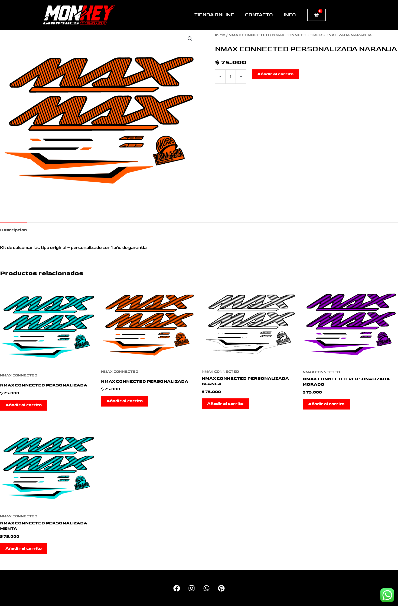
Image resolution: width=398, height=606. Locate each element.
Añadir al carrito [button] (23, 405)
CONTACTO (259, 15)
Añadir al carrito (275, 74)
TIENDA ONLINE (214, 15)
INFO (290, 15)
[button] (190, 39)
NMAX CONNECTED (249, 35)
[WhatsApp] (206, 588)
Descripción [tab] (13, 230)
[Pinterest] (221, 588)
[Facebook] (176, 588)
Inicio (220, 35)
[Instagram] (191, 588)
